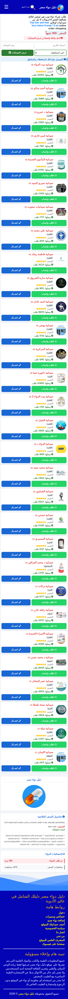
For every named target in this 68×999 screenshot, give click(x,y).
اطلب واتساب (47, 80)
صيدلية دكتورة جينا (41, 372)
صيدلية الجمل (44, 420)
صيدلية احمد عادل (42, 301)
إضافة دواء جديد (56, 920)
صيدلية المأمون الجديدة (39, 159)
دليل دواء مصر (26, 993)
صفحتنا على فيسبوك (53, 944)
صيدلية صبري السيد (41, 183)
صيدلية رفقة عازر (42, 609)
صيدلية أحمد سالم (42, 88)
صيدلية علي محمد (42, 230)
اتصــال (14, 80)
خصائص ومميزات (55, 916)
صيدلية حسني (44, 515)
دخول (62, 912)
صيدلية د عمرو (43, 112)
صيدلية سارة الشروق (40, 278)
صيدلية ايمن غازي (42, 135)
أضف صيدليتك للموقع (53, 924)
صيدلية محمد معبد (42, 467)
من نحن (60, 936)
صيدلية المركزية (43, 349)
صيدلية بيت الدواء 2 (41, 396)
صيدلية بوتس (44, 325)
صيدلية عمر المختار (41, 681)
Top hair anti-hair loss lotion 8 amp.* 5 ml (44, 24)
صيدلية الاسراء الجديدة (39, 633)
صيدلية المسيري (42, 538)
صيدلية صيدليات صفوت (39, 206)
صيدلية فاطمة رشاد (41, 254)
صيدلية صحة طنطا (41, 704)
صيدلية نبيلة (45, 728)
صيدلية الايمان (44, 752)
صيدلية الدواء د (43, 444)
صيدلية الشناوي (43, 491)
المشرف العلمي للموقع (52, 940)
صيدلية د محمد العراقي (39, 562)
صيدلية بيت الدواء (42, 64)
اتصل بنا (60, 932)
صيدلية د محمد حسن (40, 657)
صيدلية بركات (44, 586)
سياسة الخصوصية (55, 928)
